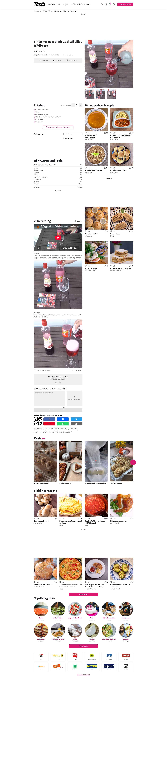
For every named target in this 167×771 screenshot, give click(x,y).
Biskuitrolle (115, 234)
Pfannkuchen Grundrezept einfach (70, 522)
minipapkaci (88, 139)
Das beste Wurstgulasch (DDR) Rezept (95, 522)
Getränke (44, 11)
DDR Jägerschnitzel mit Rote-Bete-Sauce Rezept (94, 586)
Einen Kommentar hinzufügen (58, 410)
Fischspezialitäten (58, 639)
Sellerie (92, 639)
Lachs (41, 618)
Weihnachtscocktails (62, 432)
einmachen (50, 429)
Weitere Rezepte (83, 594)
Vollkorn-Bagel (91, 268)
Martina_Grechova (39, 587)
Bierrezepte (47, 432)
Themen (58, 4)
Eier (37, 432)
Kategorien (51, 4)
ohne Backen (62, 429)
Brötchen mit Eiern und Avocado (120, 586)
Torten (92, 618)
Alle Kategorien (83, 646)
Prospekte (72, 4)
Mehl (75, 639)
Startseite (37, 11)
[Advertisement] (83, 26)
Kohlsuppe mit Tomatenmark (91, 136)
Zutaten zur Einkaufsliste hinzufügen (59, 127)
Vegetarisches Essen (75, 618)
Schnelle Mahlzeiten (109, 639)
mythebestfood (115, 589)
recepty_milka (38, 523)
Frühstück (125, 639)
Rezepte (65, 4)
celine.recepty (89, 236)
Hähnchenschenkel (118, 521)
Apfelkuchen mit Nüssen (120, 268)
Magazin (79, 4)
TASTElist (42, 51)
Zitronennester (91, 234)
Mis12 (112, 236)
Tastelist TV (87, 4)
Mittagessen (126, 618)
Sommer (74, 429)
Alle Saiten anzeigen (83, 675)
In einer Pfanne (58, 618)
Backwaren (41, 639)
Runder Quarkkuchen (94, 170)
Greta (61, 525)
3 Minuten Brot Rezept (43, 585)
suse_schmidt (114, 523)
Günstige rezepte (109, 618)
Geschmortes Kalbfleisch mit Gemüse (120, 136)
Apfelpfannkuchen (118, 170)
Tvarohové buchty (41, 521)
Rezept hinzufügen (125, 4)
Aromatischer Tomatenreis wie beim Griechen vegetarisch (70, 586)
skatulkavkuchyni (90, 270)
